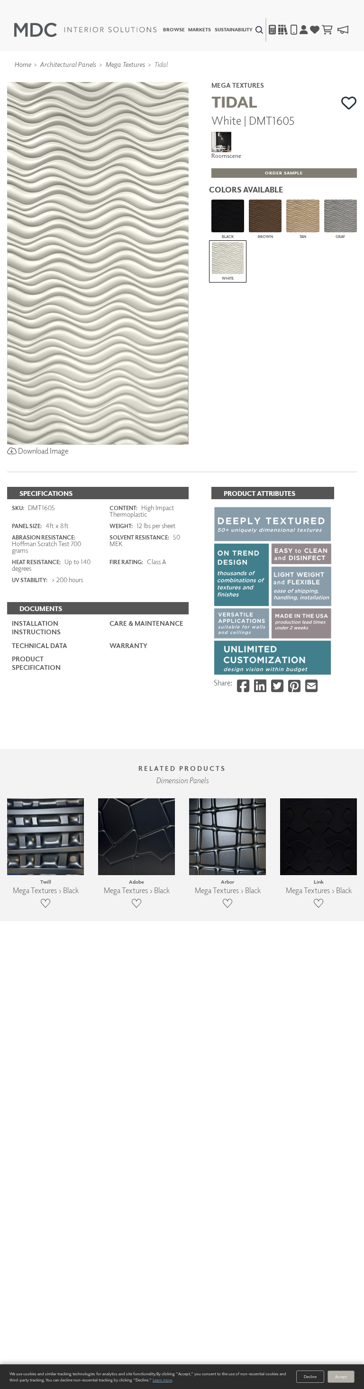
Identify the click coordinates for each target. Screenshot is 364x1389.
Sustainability (234, 29)
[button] (349, 102)
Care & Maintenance (146, 623)
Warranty (128, 645)
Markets (199, 29)
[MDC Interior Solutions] (85, 29)
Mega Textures (125, 64)
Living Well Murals (201, 77)
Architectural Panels (68, 64)
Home (22, 64)
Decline (310, 1376)
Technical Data (39, 645)
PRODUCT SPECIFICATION (36, 663)
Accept (341, 1376)
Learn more (162, 1379)
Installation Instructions (36, 627)
